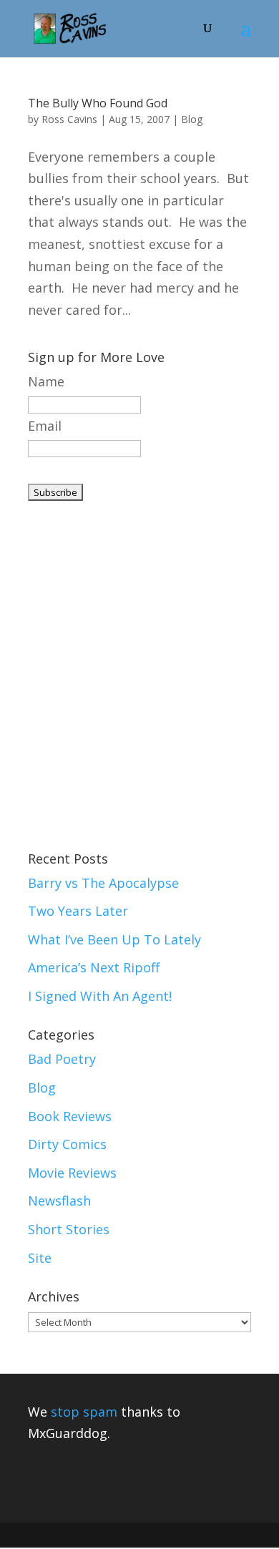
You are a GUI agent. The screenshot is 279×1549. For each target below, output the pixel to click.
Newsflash (59, 1200)
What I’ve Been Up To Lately (114, 939)
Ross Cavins (69, 119)
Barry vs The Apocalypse (103, 882)
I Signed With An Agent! (100, 996)
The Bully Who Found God (97, 103)
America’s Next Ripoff (94, 967)
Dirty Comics (67, 1144)
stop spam (84, 1411)
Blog (191, 119)
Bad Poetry (62, 1058)
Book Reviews (70, 1116)
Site (40, 1257)
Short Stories (68, 1229)
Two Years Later (78, 910)
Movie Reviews (72, 1172)
